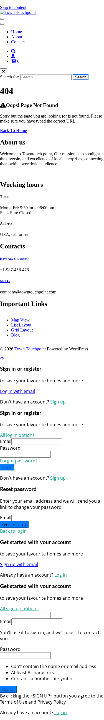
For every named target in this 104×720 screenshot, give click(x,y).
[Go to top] (2, 358)
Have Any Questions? (14, 258)
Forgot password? (18, 461)
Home (16, 31)
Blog (15, 335)
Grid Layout (22, 330)
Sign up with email (19, 564)
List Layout (21, 325)
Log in (7, 467)
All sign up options (19, 609)
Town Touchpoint (30, 349)
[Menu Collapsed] (2, 19)
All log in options (17, 435)
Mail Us (5, 281)
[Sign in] (13, 56)
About (16, 36)
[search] (13, 51)
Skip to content (13, 7)
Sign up (58, 402)
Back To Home (13, 130)
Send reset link (14, 524)
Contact (18, 41)
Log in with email (17, 391)
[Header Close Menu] (2, 24)
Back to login (13, 531)
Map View (20, 320)
